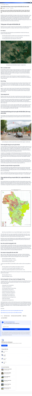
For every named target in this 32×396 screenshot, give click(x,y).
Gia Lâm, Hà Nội (6, 377)
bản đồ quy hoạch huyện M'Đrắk (16, 315)
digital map (24, 315)
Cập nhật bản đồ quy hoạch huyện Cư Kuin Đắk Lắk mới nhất (11, 312)
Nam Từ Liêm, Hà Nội (6, 373)
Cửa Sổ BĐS (3, 4)
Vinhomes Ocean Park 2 (8, 369)
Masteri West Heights (7, 372)
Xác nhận (16, 329)
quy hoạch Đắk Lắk (4, 317)
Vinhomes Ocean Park (7, 380)
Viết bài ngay (4, 345)
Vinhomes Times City (7, 384)
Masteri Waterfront (7, 376)
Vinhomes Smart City (7, 387)
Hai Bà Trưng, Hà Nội (6, 385)
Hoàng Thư (3, 8)
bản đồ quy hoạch (7, 315)
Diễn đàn (7, 4)
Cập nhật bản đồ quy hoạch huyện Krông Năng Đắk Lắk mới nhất (12, 310)
